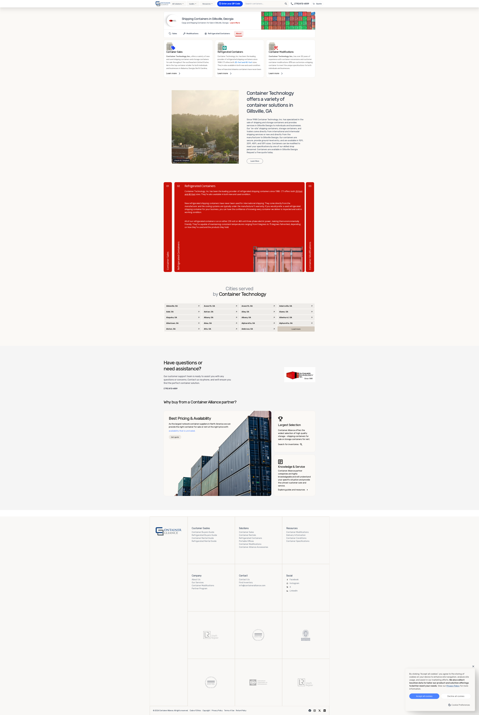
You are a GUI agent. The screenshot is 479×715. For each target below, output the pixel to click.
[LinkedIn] (324, 710)
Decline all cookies (455, 696)
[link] (188, 59)
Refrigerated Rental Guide (204, 541)
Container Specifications (297, 541)
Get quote (175, 437)
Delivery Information (296, 535)
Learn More (235, 23)
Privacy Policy (217, 711)
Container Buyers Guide (203, 532)
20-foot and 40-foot (243, 62)
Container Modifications (250, 544)
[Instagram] (314, 710)
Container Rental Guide (203, 538)
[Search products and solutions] (285, 3)
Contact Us (244, 579)
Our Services (198, 582)
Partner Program (199, 588)
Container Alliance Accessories (253, 547)
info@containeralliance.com (252, 585)
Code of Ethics (195, 711)
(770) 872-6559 (170, 389)
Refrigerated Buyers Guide (204, 535)
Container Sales (246, 532)
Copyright (206, 711)
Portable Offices (246, 541)
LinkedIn (294, 591)
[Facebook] (310, 710)
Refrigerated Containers (250, 538)
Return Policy (241, 711)
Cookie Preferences (461, 705)
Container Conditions (296, 538)
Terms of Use (229, 711)
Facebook (294, 579)
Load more (296, 329)
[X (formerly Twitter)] (319, 710)
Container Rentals (247, 535)
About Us (196, 579)
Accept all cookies (424, 696)
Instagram (294, 583)
